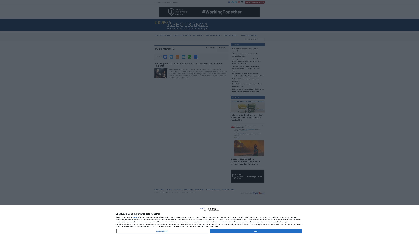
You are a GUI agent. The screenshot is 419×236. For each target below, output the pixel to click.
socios (135, 217)
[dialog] (209, 220)
